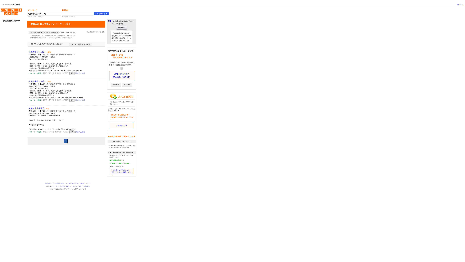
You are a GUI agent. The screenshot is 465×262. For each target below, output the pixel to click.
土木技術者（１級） (37, 52)
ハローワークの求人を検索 (9, 9)
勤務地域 (65, 10)
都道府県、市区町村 (68, 17)
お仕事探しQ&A (121, 126)
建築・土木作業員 (36, 108)
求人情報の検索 (58, 183)
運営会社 (48, 183)
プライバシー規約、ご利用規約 (80, 186)
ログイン (460, 4)
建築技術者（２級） (37, 81)
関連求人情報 (80, 73)
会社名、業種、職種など (36, 17)
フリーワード (32, 10)
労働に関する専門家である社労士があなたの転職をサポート (122, 172)
